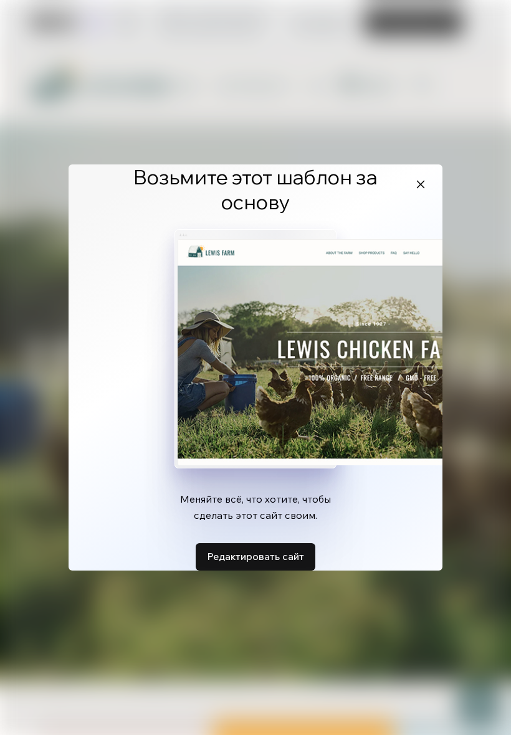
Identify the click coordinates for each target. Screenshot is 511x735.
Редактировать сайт (255, 556)
